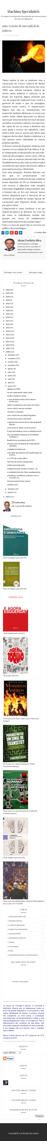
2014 (8, 331)
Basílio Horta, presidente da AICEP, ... (21, 440)
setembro (12, 365)
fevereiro (11, 489)
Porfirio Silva (19, 502)
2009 (8, 348)
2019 (8, 314)
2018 (8, 317)
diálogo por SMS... (14, 389)
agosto (11, 369)
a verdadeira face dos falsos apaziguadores (23, 472)
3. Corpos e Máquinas (16, 925)
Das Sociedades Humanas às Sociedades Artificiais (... (23, 436)
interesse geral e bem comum (18, 481)
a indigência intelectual (16, 449)
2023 (8, 300)
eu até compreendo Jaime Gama (19, 392)
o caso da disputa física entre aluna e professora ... (21, 400)
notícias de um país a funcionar (19, 419)
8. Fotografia (13, 947)
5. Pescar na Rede (12, 35)
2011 (8, 341)
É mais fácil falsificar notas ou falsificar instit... (24, 431)
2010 (8, 345)
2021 (8, 307)
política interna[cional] (15, 465)
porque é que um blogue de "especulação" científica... (23, 445)
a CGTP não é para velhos (17, 458)
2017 (8, 321)
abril (9, 382)
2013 (8, 334)
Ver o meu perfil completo (22, 506)
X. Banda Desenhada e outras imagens (23, 955)
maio (10, 379)
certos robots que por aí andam (19, 408)
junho (10, 375)
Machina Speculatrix (23, 11)
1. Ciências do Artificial (17, 917)
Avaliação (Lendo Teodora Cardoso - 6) (22, 469)
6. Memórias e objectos (17, 938)
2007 (8, 497)
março (10, 386)
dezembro (12, 355)
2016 (8, 324)
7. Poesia (11, 942)
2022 (8, 303)
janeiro (10, 492)
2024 (8, 297)
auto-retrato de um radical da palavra (21, 415)
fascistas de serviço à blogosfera (20, 462)
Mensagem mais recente (13, 272)
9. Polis (10, 951)
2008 (8, 352)
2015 (8, 328)
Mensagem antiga (35, 272)
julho (10, 372)
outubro (11, 362)
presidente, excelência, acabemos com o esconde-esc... (23, 476)
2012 (8, 338)
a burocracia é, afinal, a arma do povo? (21, 428)
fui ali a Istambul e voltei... (17, 396)
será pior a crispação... (15, 412)
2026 (8, 290)
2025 (8, 293)
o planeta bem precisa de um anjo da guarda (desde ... (24, 423)
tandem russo (12, 484)
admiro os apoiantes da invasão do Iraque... (23, 405)
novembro (12, 358)
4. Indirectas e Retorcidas (17, 929)
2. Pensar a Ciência (15, 921)
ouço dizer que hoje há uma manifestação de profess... (24, 454)
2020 (8, 310)
